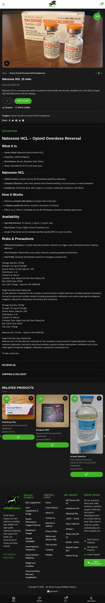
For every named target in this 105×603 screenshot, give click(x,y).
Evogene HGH (42, 430)
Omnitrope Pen (9, 422)
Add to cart (23, 101)
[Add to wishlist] (31, 398)
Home (4, 73)
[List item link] (32, 502)
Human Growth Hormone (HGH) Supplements (27, 73)
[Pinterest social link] (16, 120)
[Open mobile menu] (3, 4)
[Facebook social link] (9, 120)
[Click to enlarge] (7, 63)
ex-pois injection (78, 456)
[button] (18, 437)
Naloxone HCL (15, 138)
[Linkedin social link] (19, 120)
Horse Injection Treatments (81, 460)
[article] (52, 172)
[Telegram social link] (23, 120)
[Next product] (101, 73)
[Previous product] (96, 73)
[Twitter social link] (12, 120)
